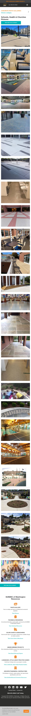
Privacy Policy (12, 690)
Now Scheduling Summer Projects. (15, 1)
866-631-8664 (14, 4)
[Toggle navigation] (27, 5)
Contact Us (19, 690)
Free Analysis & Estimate (11, 22)
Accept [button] (26, 711)
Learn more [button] (5, 713)
